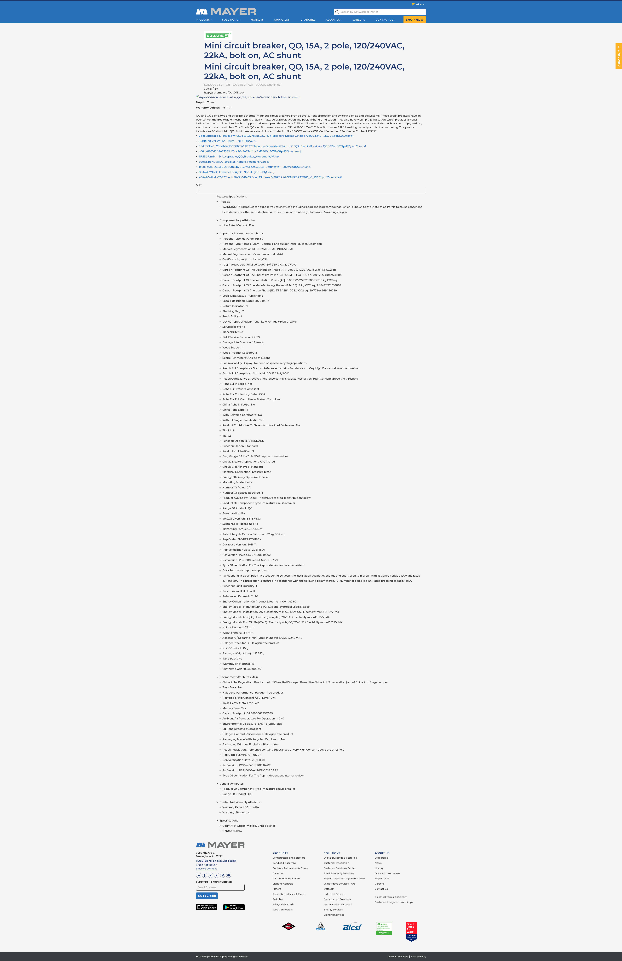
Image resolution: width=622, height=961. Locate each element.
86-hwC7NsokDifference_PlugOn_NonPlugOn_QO (236, 172)
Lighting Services (334, 914)
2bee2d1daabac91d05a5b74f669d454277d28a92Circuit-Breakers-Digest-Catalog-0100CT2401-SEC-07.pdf (276, 135)
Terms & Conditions (398, 956)
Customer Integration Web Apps (394, 902)
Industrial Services (335, 894)
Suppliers (282, 19)
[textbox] (380, 12)
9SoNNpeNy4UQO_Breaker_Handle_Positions (234, 161)
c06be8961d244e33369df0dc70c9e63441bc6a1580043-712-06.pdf (250, 151)
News (378, 863)
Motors (277, 888)
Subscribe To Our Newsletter (214, 881)
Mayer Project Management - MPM (344, 878)
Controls (287, 883)
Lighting (277, 883)
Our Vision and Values (387, 873)
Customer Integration (336, 863)
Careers (358, 19)
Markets (257, 19)
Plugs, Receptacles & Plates (289, 894)
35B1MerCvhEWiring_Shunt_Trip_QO (227, 141)
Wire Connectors (283, 909)
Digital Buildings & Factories (340, 857)
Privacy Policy (418, 956)
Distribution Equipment (287, 878)
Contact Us (384, 19)
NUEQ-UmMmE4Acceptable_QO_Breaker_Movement (239, 156)
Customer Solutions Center (340, 868)
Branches (308, 19)
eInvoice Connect (206, 868)
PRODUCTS (280, 853)
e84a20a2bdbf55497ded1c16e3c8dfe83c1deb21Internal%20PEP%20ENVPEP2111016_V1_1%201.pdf (270, 177)
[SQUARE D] (218, 35)
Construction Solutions (337, 899)
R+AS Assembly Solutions (339, 873)
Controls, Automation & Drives (290, 868)
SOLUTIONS (332, 853)
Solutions (230, 19)
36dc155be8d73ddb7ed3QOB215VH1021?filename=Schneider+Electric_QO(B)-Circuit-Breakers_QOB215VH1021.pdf (282, 146)
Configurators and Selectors (289, 857)
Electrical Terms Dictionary (391, 897)
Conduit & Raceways (285, 863)
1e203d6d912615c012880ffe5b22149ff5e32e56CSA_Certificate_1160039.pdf (255, 166)
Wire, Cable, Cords (283, 904)
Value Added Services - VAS (340, 883)
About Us (333, 19)
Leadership (381, 857)
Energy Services (333, 909)
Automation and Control (338, 904)
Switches (278, 899)
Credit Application (206, 864)
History (379, 868)
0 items (420, 4)
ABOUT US (382, 853)
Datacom (329, 888)
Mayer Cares (382, 878)
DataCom (278, 873)
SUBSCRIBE (207, 895)
